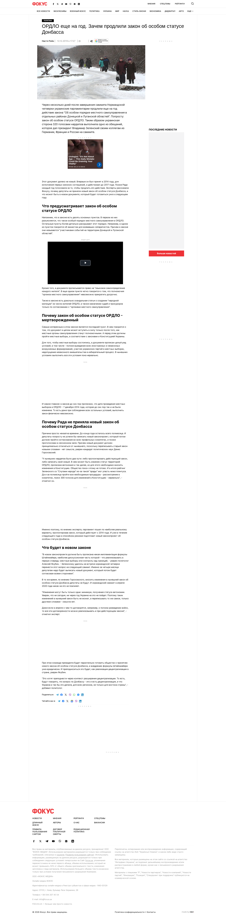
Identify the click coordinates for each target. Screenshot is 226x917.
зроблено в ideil (187, 912)
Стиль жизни (139, 11)
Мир (117, 11)
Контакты (151, 912)
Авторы (57, 822)
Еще (189, 11)
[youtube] (53, 841)
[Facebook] (53, 3)
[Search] (192, 4)
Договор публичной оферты (59, 831)
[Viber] (70, 3)
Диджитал (170, 11)
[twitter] (40, 841)
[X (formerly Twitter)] (58, 3)
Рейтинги (180, 4)
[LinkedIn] (79, 3)
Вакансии (99, 822)
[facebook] (33, 841)
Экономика (155, 11)
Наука (126, 11)
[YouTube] (66, 3)
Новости (37, 818)
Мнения (151, 4)
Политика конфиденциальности (130, 912)
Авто (181, 11)
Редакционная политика (82, 830)
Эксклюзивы (59, 11)
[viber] (59, 841)
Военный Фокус (78, 11)
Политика (94, 11)
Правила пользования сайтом (39, 831)
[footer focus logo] (43, 811)
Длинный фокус (37, 823)
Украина (107, 11)
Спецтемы (165, 4)
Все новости (43, 11)
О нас (76, 822)
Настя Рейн (48, 41)
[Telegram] (62, 3)
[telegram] (46, 841)
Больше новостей (166, 253)
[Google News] (75, 3)
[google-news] (66, 841)
